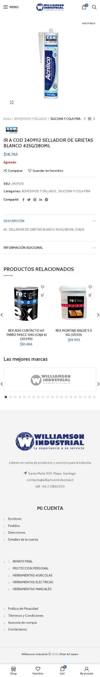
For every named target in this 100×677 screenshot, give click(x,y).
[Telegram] (46, 200)
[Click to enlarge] (11, 102)
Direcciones (16, 532)
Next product (94, 118)
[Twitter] (29, 200)
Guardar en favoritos (48, 170)
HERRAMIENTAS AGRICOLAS (33, 575)
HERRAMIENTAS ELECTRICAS (33, 582)
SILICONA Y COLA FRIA (65, 119)
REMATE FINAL (23, 561)
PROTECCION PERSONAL (31, 568)
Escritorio (15, 519)
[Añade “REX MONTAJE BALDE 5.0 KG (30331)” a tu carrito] (90, 295)
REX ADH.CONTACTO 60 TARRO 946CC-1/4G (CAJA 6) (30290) (26, 334)
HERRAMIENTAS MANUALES (32, 589)
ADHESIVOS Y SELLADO (30, 119)
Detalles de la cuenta (23, 539)
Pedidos (14, 526)
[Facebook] (23, 200)
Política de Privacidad (23, 608)
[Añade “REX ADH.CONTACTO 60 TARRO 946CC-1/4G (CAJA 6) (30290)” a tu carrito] (42, 295)
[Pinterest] (35, 200)
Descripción (13, 221)
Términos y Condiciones (25, 615)
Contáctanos (17, 629)
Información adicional (23, 248)
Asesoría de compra (22, 622)
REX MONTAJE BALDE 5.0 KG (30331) (74, 332)
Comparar (15, 170)
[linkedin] (40, 200)
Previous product (85, 118)
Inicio (7, 119)
